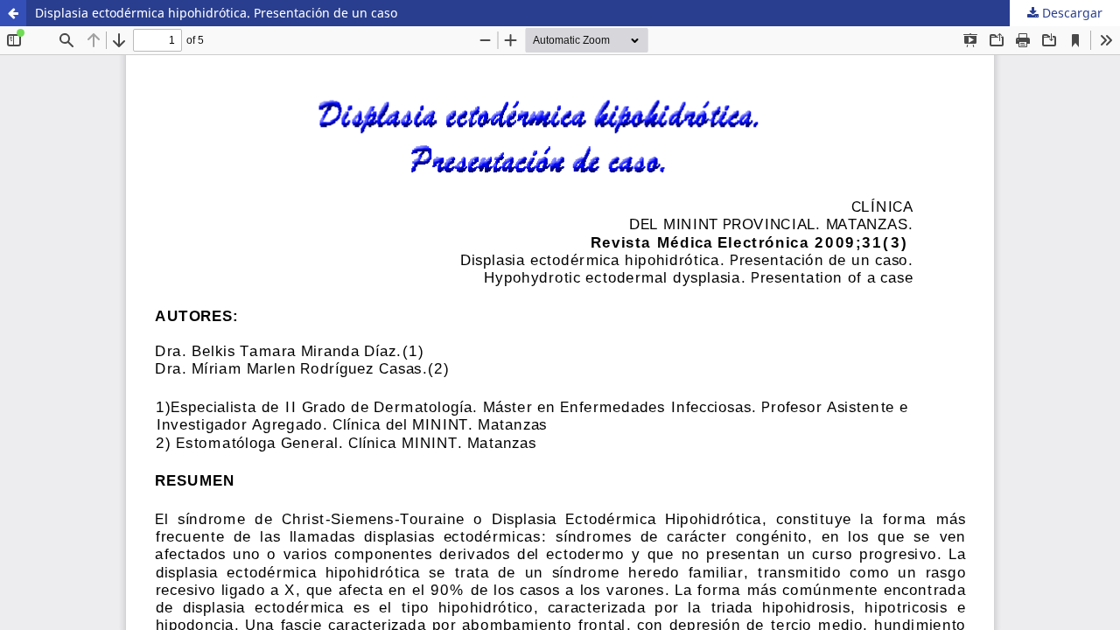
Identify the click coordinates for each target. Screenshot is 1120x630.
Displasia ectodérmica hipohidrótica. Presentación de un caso (216, 12)
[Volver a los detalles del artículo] (13, 13)
